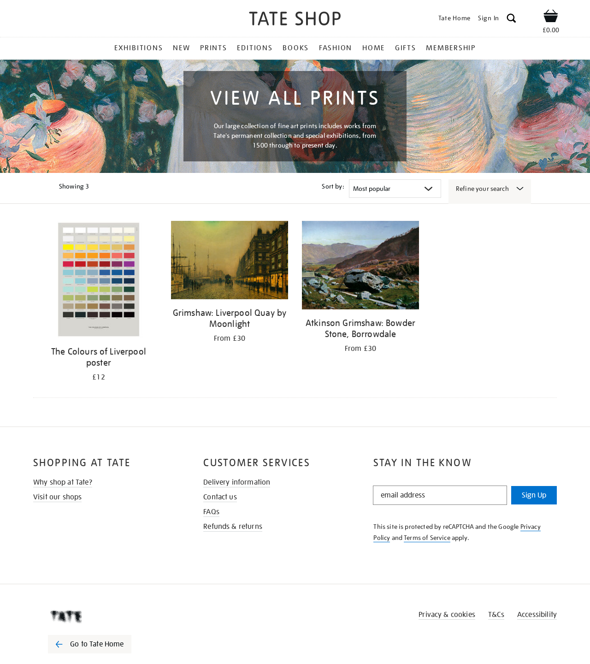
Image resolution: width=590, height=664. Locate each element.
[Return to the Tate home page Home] (295, 20)
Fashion (335, 48)
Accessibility (537, 614)
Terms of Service (427, 538)
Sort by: (333, 186)
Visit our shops (57, 497)
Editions (254, 48)
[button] (511, 20)
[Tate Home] (106, 616)
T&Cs (496, 614)
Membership (451, 48)
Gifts (405, 48)
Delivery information (236, 482)
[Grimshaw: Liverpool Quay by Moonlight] (229, 261)
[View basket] (551, 17)
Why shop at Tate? (62, 482)
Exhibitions (138, 48)
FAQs (211, 511)
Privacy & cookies (447, 614)
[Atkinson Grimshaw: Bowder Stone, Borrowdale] (360, 267)
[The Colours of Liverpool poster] (98, 281)
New (181, 48)
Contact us (220, 497)
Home (373, 48)
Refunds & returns (232, 526)
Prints (213, 48)
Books (296, 48)
